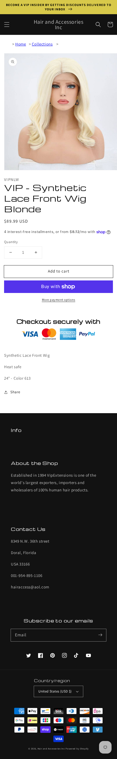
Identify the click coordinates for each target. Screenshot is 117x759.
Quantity (11, 242)
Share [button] (15, 391)
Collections (42, 44)
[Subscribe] (100, 635)
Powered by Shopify (77, 748)
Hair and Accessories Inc (51, 748)
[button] (7, 25)
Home (20, 44)
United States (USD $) (55, 691)
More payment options (58, 300)
